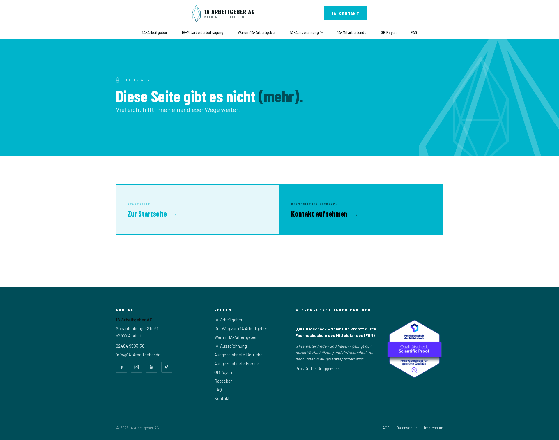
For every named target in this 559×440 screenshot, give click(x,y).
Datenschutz (407, 427)
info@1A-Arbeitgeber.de (138, 354)
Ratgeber (223, 380)
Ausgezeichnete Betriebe (238, 354)
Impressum (433, 427)
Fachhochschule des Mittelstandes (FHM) (335, 335)
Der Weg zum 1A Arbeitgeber (240, 328)
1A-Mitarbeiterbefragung (202, 32)
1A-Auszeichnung (304, 32)
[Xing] (166, 367)
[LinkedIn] (151, 367)
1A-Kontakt (345, 13)
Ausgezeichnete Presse (236, 363)
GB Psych (389, 32)
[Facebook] (121, 367)
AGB (386, 427)
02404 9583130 (130, 346)
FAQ (414, 32)
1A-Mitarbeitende (351, 32)
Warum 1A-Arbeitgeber (257, 32)
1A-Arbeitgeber (154, 32)
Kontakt (222, 398)
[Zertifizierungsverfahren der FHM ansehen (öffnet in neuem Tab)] (414, 348)
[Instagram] (136, 367)
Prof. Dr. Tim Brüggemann (318, 368)
